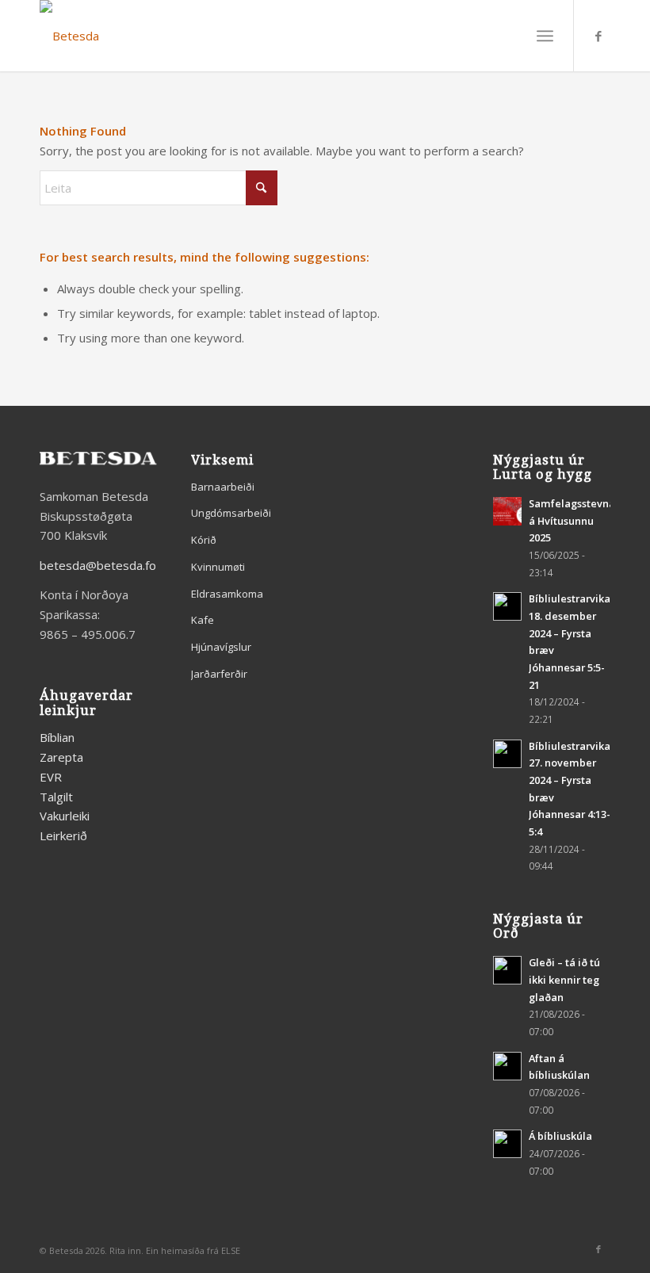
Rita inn (125, 1250)
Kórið (203, 540)
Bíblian (57, 737)
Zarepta (61, 757)
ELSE (230, 1250)
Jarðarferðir (219, 674)
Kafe (202, 620)
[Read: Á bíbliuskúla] (507, 1144)
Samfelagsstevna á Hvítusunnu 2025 (572, 520)
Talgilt (56, 797)
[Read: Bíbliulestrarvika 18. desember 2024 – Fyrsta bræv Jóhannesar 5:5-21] (507, 606)
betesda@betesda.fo (98, 565)
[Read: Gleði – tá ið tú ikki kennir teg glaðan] (507, 970)
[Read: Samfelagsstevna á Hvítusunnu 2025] (507, 511)
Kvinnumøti (218, 567)
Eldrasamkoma (227, 594)
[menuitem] (545, 35)
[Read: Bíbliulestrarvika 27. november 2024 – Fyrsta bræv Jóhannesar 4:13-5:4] (507, 754)
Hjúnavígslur (221, 647)
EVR (51, 777)
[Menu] (545, 35)
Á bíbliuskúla (560, 1136)
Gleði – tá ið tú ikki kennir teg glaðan (564, 979)
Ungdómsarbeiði (231, 513)
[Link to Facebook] (598, 36)
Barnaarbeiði (222, 487)
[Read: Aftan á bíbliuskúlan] (507, 1066)
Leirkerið (63, 835)
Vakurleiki (65, 816)
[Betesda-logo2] (69, 35)
